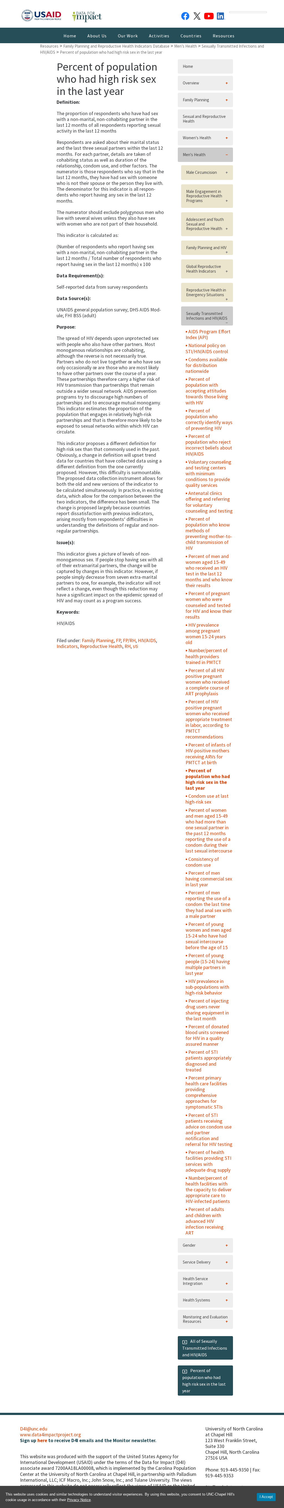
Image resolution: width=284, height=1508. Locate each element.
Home (70, 35)
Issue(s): (66, 543)
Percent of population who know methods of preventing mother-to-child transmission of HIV (209, 533)
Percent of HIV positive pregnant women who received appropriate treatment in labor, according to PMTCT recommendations (209, 719)
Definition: (68, 102)
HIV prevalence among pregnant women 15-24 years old (206, 633)
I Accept (266, 1497)
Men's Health (194, 154)
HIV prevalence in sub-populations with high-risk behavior (207, 987)
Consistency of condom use (202, 862)
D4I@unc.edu (33, 1429)
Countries (191, 35)
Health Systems (196, 1300)
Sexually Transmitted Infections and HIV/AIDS (206, 316)
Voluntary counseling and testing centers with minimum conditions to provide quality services (208, 474)
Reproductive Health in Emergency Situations (206, 292)
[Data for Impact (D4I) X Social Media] (197, 15)
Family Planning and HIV (206, 247)
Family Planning (98, 640)
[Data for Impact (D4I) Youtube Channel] (209, 15)
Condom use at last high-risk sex (207, 799)
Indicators (67, 646)
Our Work (128, 35)
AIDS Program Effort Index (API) (208, 334)
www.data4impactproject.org (50, 1435)
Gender (189, 1245)
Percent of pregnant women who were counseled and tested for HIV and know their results (209, 605)
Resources (224, 35)
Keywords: (68, 612)
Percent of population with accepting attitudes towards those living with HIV (207, 391)
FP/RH (129, 640)
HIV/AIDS (147, 640)
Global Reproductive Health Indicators (203, 269)
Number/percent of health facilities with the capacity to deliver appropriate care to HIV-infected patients (209, 1190)
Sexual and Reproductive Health (204, 119)
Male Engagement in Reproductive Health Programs (204, 196)
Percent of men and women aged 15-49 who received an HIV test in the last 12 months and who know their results (209, 571)
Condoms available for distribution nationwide (206, 365)
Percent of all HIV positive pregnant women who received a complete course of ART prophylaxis (207, 682)
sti (135, 646)
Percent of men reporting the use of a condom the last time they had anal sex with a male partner (209, 904)
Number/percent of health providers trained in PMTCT (206, 656)
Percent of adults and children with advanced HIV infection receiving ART (205, 1221)
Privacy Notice (79, 1500)
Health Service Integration (195, 1281)
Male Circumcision (201, 172)
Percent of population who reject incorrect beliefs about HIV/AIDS (209, 445)
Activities (159, 35)
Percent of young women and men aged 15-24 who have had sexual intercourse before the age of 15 (208, 936)
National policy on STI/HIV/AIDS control (207, 348)
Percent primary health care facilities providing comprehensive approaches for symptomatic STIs (206, 1092)
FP (118, 640)
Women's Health (197, 137)
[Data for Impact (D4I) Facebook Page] (185, 15)
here (42, 1440)
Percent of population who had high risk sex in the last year (208, 779)
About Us (97, 35)
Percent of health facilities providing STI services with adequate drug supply (208, 1161)
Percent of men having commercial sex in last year (209, 879)
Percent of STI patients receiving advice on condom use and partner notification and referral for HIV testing (209, 1130)
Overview (191, 83)
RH (128, 646)
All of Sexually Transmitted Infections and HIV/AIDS (204, 1347)
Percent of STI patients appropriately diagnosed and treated (208, 1061)
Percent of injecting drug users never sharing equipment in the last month (207, 1009)
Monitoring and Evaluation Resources (205, 1319)
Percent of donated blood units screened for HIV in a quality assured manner (207, 1035)
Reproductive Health (101, 646)
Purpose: (66, 327)
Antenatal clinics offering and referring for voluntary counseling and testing (209, 502)
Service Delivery (197, 1262)
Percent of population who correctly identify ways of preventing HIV (209, 419)
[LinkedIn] (221, 15)
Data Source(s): (74, 298)
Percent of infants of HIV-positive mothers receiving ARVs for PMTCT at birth (208, 753)
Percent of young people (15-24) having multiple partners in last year (208, 964)
